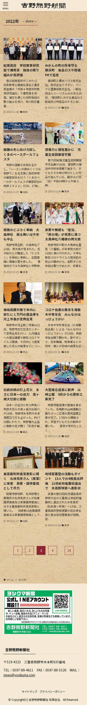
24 (69, 550)
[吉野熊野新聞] (43, 5)
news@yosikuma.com (19, 675)
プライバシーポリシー (52, 691)
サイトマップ (29, 691)
